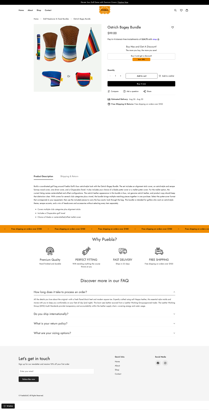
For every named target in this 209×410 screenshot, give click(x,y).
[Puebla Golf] (104, 10)
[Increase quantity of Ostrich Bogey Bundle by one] (120, 76)
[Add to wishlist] (172, 27)
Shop (39, 10)
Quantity (111, 70)
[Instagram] (165, 363)
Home (21, 10)
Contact (48, 10)
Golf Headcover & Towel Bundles (56, 19)
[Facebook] (158, 363)
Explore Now (123, 2)
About (30, 10)
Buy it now (141, 83)
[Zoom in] (99, 29)
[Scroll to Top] (204, 397)
